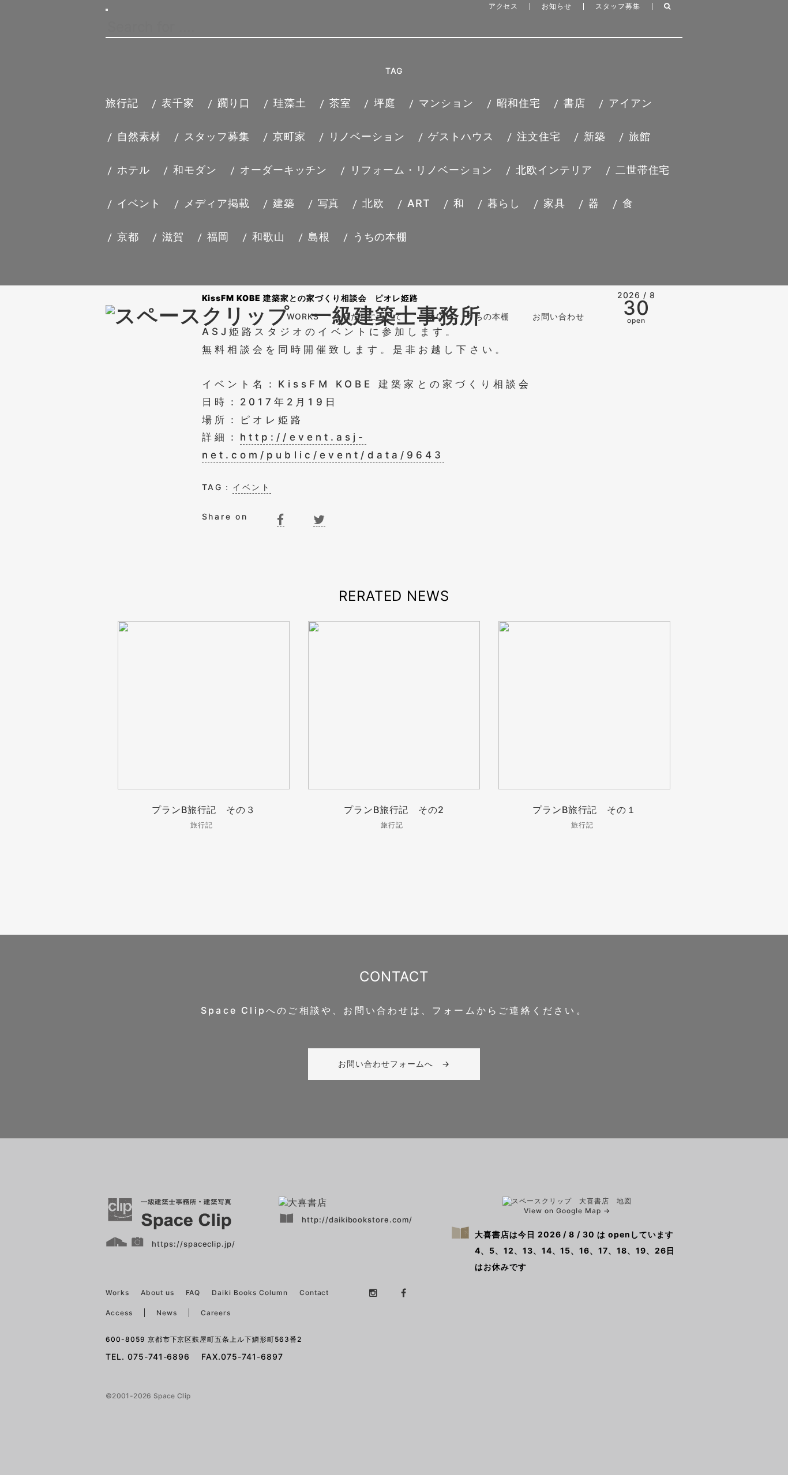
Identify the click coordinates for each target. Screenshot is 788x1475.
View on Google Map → (567, 1210)
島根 (319, 237)
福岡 (218, 237)
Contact (314, 1292)
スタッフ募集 (617, 6)
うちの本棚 (380, 237)
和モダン (195, 170)
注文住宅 (539, 136)
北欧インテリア (554, 170)
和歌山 (268, 237)
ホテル (133, 170)
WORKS (303, 316)
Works (117, 1292)
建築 (284, 203)
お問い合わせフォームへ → (394, 1063)
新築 (595, 136)
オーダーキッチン (284, 170)
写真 (329, 203)
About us (157, 1292)
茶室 (340, 103)
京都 (128, 237)
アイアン (630, 103)
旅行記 (122, 103)
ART (418, 203)
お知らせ (557, 6)
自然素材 (139, 136)
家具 (554, 203)
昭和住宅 (519, 103)
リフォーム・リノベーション (421, 170)
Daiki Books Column (249, 1292)
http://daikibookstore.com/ (357, 1219)
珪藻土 (289, 103)
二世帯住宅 (643, 170)
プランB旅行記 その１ (584, 809)
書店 (575, 103)
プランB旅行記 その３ (204, 809)
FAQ (435, 316)
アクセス (504, 6)
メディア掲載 (217, 203)
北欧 (373, 203)
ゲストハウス (461, 136)
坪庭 (385, 103)
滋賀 (173, 237)
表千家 (178, 103)
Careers (216, 1312)
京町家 (289, 136)
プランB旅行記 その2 (394, 809)
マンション (446, 103)
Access (119, 1312)
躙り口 (233, 103)
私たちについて (372, 316)
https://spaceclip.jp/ (193, 1243)
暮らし (503, 203)
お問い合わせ (558, 316)
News (166, 1312)
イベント (139, 203)
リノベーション (367, 136)
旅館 (640, 136)
